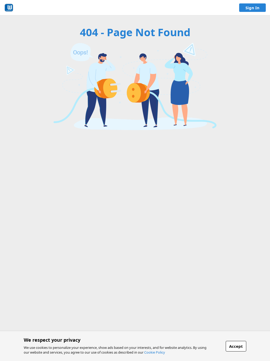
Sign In (252, 7)
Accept (236, 346)
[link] (8, 7)
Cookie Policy (154, 352)
